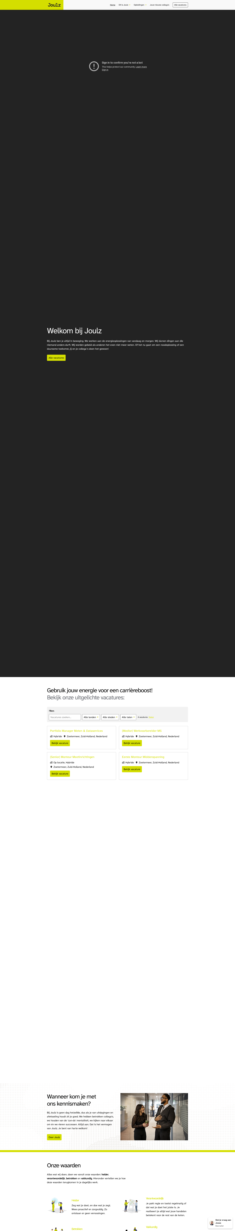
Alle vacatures (180, 5)
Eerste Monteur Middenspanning (143, 757)
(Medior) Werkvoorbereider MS (142, 731)
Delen (151, 717)
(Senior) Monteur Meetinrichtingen (72, 757)
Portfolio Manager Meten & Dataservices (76, 731)
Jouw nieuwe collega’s (159, 5)
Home (112, 5)
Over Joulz (54, 1137)
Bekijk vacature (60, 743)
